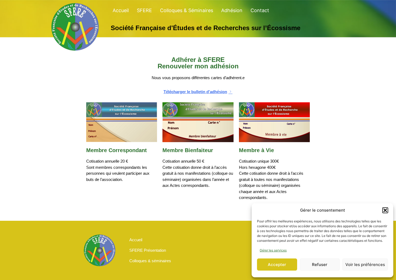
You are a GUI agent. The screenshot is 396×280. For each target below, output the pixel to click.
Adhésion (231, 10)
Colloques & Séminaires (186, 10)
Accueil (121, 10)
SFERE (144, 10)
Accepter (277, 264)
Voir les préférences (365, 264)
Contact (260, 10)
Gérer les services (273, 250)
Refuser (319, 264)
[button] (385, 210)
